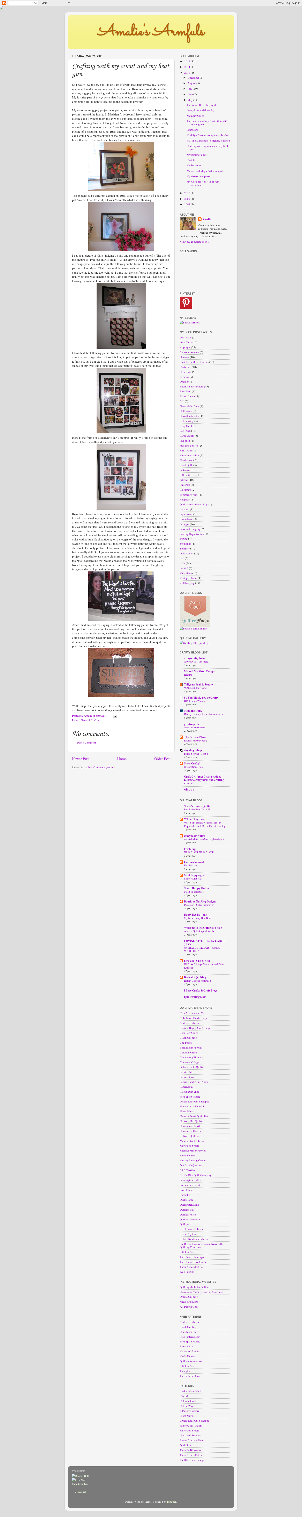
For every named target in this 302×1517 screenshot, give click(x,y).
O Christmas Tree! (194, 767)
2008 (187, 204)
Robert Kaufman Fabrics (194, 1239)
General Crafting (90, 720)
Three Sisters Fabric (191, 1267)
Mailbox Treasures (194, 891)
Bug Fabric (186, 1042)
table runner (187, 553)
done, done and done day (201, 110)
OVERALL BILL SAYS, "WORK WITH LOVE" (202, 949)
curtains (184, 377)
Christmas (185, 367)
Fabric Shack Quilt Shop (194, 1082)
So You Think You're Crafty (201, 698)
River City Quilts (189, 1234)
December (194, 77)
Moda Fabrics (187, 1155)
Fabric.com (186, 1087)
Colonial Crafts (188, 1052)
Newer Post (80, 758)
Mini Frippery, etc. (195, 875)
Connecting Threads (191, 1057)
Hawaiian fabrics (189, 416)
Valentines (186, 573)
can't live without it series (194, 362)
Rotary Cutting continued (197, 980)
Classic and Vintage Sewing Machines (201, 1292)
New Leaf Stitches (190, 1435)
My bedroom (194, 165)
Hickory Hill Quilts (191, 1121)
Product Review (189, 494)
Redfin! (188, 674)
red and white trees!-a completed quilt (204, 839)
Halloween (186, 411)
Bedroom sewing (189, 352)
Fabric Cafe (186, 1072)
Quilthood (185, 1224)
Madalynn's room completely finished (208, 135)
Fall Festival (191, 865)
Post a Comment (86, 742)
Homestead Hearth (190, 1131)
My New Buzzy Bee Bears (198, 918)
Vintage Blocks (188, 578)
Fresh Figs (190, 849)
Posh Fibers (186, 1190)
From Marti (186, 1346)
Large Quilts (187, 436)
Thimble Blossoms (190, 1450)
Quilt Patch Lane (189, 1204)
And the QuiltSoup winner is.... (200, 931)
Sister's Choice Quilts (197, 806)
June (190, 94)
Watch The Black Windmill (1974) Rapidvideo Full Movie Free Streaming (204, 824)
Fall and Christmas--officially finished (208, 140)
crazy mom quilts (194, 836)
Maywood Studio (189, 1145)
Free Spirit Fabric (190, 1096)
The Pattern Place (195, 737)
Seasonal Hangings (190, 529)
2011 (187, 72)
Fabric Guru (187, 1077)
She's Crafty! (192, 763)
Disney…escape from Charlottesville (204, 714)
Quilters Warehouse (191, 1219)
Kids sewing (187, 421)
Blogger (171, 1501)
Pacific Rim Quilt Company (195, 1175)
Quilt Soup (186, 1445)
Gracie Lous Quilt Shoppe (194, 1101)
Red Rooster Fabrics (191, 1229)
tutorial (184, 568)
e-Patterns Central (190, 1411)
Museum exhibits (189, 455)
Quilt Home (186, 1200)
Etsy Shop (185, 391)
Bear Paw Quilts (189, 1033)
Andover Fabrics (189, 1023)
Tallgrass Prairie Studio (198, 684)
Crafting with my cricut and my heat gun (207, 147)
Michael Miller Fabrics (193, 1150)
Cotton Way (186, 1406)
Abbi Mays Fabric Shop (193, 1018)
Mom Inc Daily (193, 711)
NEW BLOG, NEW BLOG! (199, 852)
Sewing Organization (192, 534)
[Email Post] (115, 715)
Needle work (187, 460)
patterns (184, 470)
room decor (186, 519)
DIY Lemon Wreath (194, 701)
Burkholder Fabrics (191, 1047)
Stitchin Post (187, 1252)
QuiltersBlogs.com (195, 997)
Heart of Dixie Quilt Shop (194, 1116)
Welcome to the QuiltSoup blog (203, 928)
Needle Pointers (189, 1301)
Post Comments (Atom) (101, 767)
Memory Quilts (195, 116)
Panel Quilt (186, 465)
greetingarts (191, 724)
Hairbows (192, 129)
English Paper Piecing (192, 386)
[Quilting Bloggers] (195, 643)
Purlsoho (185, 1195)
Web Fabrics (187, 1272)
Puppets (184, 499)
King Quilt (186, 426)
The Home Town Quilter (193, 1262)
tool (182, 558)
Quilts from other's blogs (194, 504)
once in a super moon (195, 727)
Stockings (185, 543)
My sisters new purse (198, 176)
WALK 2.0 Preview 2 (195, 688)
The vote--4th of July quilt (202, 105)
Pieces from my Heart (192, 1440)
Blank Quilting (188, 1038)
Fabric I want (187, 396)
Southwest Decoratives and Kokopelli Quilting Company (201, 1245)
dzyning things (193, 750)
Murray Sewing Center (193, 1160)
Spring (184, 538)
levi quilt (185, 440)
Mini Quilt (186, 450)
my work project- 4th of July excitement (203, 183)
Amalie (206, 219)
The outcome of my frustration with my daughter (207, 122)
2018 (187, 61)
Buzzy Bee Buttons (195, 915)
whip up (189, 789)
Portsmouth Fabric (190, 1185)
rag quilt (184, 509)
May (190, 100)
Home (122, 758)
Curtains (191, 160)
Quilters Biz (187, 1209)
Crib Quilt (185, 372)
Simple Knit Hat (193, 878)
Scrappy (184, 524)
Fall (182, 401)
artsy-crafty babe (194, 658)
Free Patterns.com (190, 1337)
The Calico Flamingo (192, 1257)
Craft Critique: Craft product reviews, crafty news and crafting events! (204, 779)
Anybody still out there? (196, 661)
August (192, 83)
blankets (184, 357)
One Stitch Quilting (191, 1165)
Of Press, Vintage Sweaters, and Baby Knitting (204, 965)
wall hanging (187, 583)
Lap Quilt (185, 431)
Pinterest (185, 485)
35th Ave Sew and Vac (192, 1013)
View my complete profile (195, 241)
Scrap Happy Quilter (197, 888)
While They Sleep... (195, 819)
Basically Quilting (195, 977)
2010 (187, 193)
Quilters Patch (188, 1214)
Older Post (162, 758)
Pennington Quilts (190, 1180)
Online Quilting (189, 1297)
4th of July (186, 342)
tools (182, 563)
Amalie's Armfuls (151, 32)
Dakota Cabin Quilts (191, 1067)
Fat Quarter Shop (189, 1091)
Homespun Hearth (190, 1126)
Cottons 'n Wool (194, 862)
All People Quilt (189, 1306)
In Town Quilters (189, 1136)
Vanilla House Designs (192, 1460)
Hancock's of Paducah (192, 1106)
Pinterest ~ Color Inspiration (199, 905)
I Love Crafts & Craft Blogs (200, 990)
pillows (184, 480)
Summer (185, 548)
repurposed (186, 514)
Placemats (185, 489)
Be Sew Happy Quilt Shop (195, 1028)
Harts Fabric (187, 1111)
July (190, 88)
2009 (187, 199)
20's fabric (185, 337)
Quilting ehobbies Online (194, 1287)
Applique (185, 347)
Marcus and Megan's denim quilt (205, 171)
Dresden (184, 381)
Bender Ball (80, 1492)
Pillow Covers (188, 475)
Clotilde (184, 1396)
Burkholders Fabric (191, 1391)
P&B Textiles (187, 1170)
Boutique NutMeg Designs (200, 901)
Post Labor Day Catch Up (197, 809)
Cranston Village (189, 1062)
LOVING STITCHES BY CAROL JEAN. (204, 942)
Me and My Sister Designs (200, 671)
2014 (187, 67)
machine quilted (189, 445)
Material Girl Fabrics (192, 1141)
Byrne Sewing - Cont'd (196, 753)
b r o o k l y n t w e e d (197, 961)
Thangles (185, 1371)
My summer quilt (196, 154)
